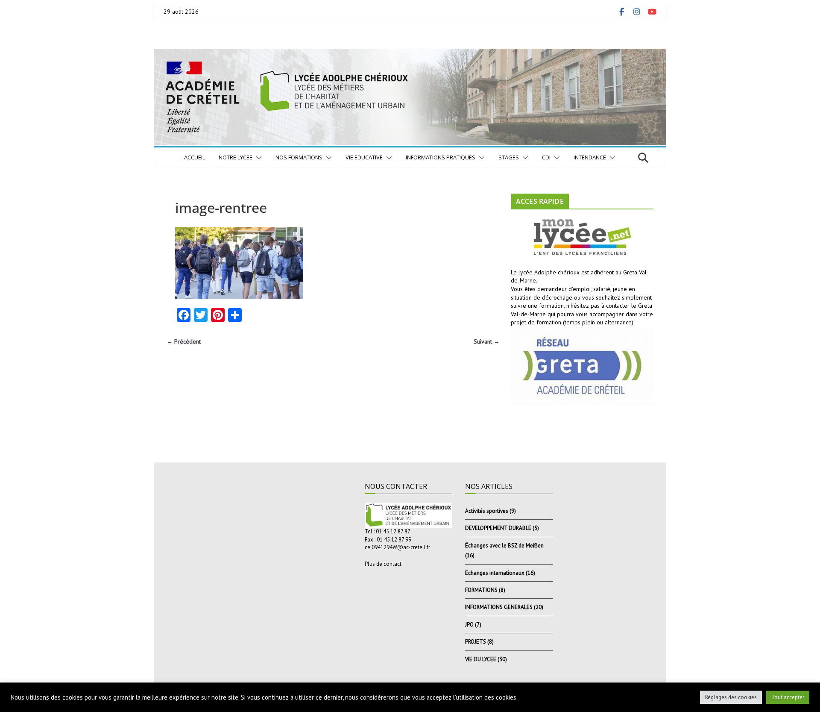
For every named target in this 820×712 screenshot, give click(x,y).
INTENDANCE (590, 157)
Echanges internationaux (494, 573)
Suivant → (487, 341)
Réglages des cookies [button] (731, 697)
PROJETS (475, 641)
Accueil (194, 157)
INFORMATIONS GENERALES (499, 607)
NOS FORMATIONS (298, 157)
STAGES (508, 157)
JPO (469, 624)
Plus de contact (383, 564)
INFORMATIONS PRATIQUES (440, 157)
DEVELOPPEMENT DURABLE (498, 528)
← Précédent (184, 341)
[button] (257, 158)
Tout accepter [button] (787, 697)
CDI (546, 157)
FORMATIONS (481, 590)
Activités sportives (486, 511)
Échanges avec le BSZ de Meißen (504, 545)
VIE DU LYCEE (480, 659)
